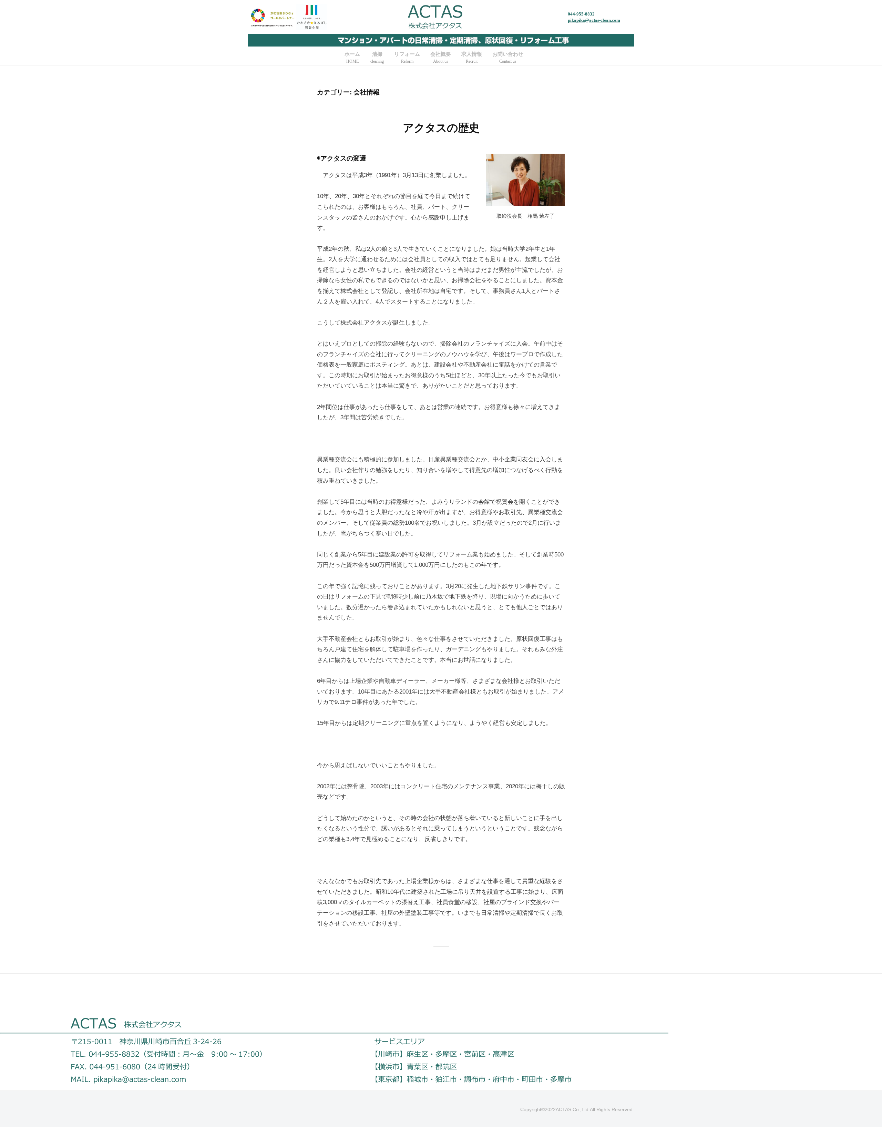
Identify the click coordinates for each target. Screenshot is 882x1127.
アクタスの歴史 (441, 128)
